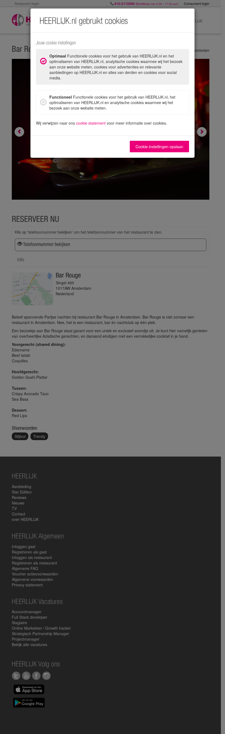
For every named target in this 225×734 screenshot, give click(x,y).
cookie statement (91, 123)
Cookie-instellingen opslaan (159, 146)
